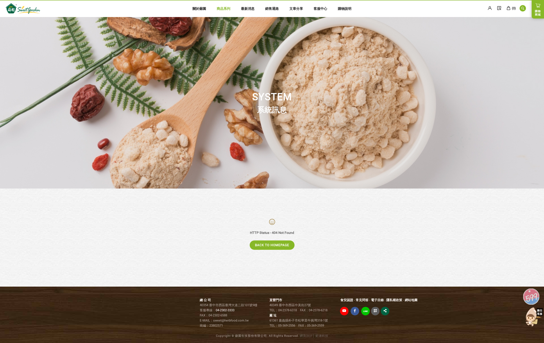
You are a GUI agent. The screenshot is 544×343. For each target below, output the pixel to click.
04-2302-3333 (225, 310)
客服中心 (320, 9)
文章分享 (296, 9)
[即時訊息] (533, 317)
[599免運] (531, 296)
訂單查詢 (499, 8)
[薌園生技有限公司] (22, 8)
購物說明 (344, 9)
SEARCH (523, 8)
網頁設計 (306, 335)
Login (489, 8)
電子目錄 (377, 300)
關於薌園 (199, 9)
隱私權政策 (394, 300)
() (513, 8)
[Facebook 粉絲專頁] (355, 311)
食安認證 (346, 300)
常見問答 (362, 300)
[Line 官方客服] (365, 311)
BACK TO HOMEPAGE (272, 245)
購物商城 (538, 13)
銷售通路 (272, 9)
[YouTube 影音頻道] (344, 311)
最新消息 (248, 9)
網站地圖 (411, 300)
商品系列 (223, 9)
